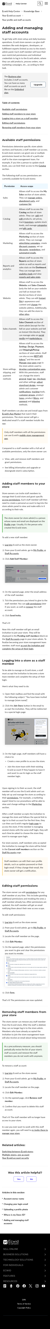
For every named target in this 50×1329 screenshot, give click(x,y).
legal (29, 379)
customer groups (27, 395)
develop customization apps (32, 369)
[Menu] (46, 3)
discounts (23, 249)
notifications (25, 392)
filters (36, 398)
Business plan (14, 76)
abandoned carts (27, 201)
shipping (36, 401)
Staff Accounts (13, 639)
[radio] (19, 1179)
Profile (7, 524)
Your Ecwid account (11, 15)
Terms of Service (24, 1304)
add (37, 215)
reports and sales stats (29, 277)
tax (34, 379)
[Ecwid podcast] (12, 1285)
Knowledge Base (32, 11)
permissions (12, 798)
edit (21, 219)
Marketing (37, 804)
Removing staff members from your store (21, 127)
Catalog (42, 166)
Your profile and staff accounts (16, 20)
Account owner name (14, 1199)
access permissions (11, 500)
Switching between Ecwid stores (17, 1151)
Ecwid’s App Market (11, 414)
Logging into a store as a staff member (20, 118)
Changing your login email (16, 1204)
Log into (8, 545)
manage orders (35, 198)
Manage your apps (27, 363)
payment (23, 401)
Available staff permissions (14, 109)
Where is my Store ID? (14, 1215)
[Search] (40, 3)
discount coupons (27, 246)
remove (29, 607)
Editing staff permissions (13, 123)
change (34, 304)
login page (34, 823)
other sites (24, 314)
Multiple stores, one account (15, 1155)
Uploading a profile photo (16, 1209)
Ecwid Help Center (11, 11)
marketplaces (35, 338)
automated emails (27, 253)
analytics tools (26, 274)
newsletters (34, 249)
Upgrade (38, 84)
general (22, 379)
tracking (35, 392)
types (21, 398)
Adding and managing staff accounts (16, 1221)
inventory (28, 222)
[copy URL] (43, 140)
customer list (25, 204)
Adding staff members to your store (19, 114)
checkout (41, 379)
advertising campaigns (29, 243)
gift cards (27, 228)
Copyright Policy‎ (24, 1308)
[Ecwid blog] (5, 1285)
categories (42, 225)
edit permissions (33, 604)
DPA (24, 1300)
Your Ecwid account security (15, 1158)
